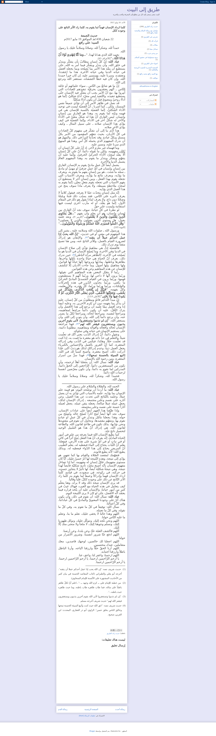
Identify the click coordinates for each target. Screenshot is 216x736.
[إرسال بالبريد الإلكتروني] (121, 630)
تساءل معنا (154, 49)
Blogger (92, 731)
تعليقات (152, 104)
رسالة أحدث (120, 709)
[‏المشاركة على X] (116, 630)
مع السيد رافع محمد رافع (149, 74)
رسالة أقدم (63, 709)
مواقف (155, 78)
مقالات (155, 45)
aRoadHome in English (149, 86)
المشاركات (150, 100)
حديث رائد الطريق (113, 633)
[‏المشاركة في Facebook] (113, 630)
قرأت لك (154, 41)
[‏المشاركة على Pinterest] (111, 630)
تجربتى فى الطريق (151, 37)
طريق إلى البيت (143, 9)
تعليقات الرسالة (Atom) (87, 716)
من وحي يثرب (152, 53)
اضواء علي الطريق (151, 63)
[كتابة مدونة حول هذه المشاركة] (118, 630)
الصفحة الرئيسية (91, 709)
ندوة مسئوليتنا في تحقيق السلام (146, 57)
